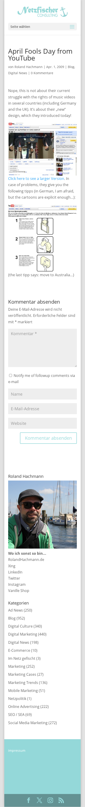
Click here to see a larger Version (36, 178)
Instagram (17, 584)
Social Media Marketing (28, 722)
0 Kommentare (42, 73)
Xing (11, 565)
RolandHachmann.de (26, 559)
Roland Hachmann (29, 67)
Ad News (15, 610)
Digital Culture (20, 626)
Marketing (16, 666)
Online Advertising (23, 706)
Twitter (14, 578)
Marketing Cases (22, 674)
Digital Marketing (22, 634)
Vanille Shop (18, 590)
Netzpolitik (17, 698)
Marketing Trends (23, 682)
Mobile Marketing (23, 690)
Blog (71, 67)
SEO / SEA (16, 714)
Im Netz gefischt (21, 658)
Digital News (17, 73)
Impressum (16, 750)
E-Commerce (19, 650)
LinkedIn (15, 572)
